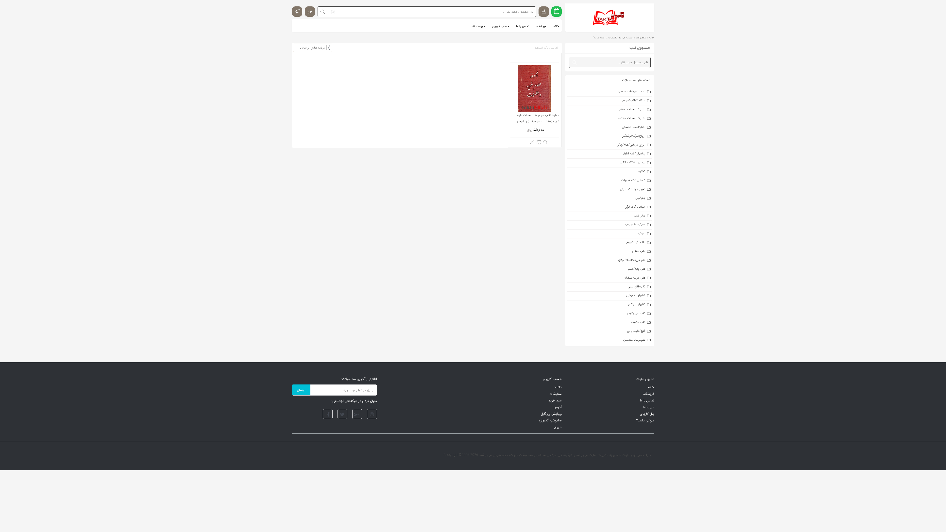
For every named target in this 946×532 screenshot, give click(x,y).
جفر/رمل (640, 198)
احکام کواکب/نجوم (633, 100)
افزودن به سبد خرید (539, 142)
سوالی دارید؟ (645, 420)
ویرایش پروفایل (551, 413)
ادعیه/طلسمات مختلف (631, 118)
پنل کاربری (647, 413)
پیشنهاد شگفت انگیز (632, 162)
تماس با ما (647, 400)
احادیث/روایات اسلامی (631, 91)
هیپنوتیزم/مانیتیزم (634, 339)
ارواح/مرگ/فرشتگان (633, 135)
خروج (558, 427)
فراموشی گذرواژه (550, 420)
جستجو (323, 11)
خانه (651, 37)
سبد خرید (555, 400)
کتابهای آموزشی (635, 295)
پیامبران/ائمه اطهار (634, 153)
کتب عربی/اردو (636, 313)
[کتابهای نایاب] (610, 17)
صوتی (641, 233)
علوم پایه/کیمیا (636, 268)
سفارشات (555, 394)
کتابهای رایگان (636, 304)
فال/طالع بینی (636, 286)
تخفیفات (640, 171)
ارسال (300, 390)
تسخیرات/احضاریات (633, 180)
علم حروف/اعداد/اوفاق (631, 260)
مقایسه (530, 143)
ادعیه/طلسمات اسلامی (631, 109)
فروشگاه (648, 394)
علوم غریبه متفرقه (634, 277)
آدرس (558, 407)
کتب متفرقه (638, 322)
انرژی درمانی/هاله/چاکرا (631, 144)
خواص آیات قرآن (635, 206)
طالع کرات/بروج (635, 242)
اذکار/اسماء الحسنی (633, 127)
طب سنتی (638, 251)
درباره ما (648, 407)
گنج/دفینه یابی (636, 331)
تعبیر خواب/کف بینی (632, 189)
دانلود (558, 387)
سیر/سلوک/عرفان (635, 224)
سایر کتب (639, 215)
